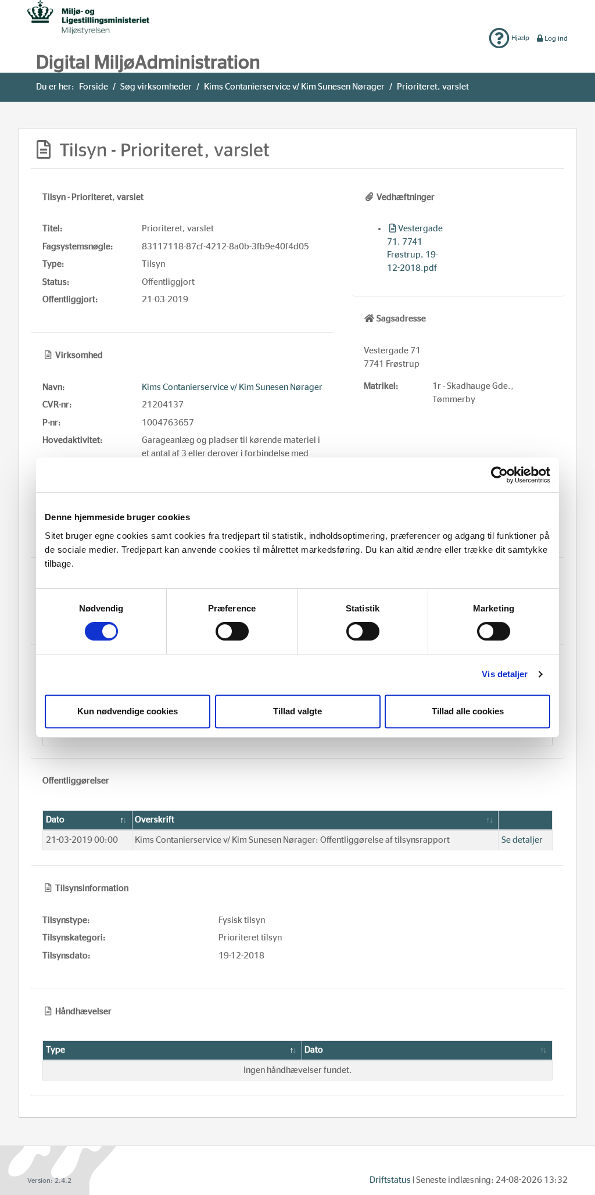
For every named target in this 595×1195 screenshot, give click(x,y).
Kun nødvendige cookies (127, 711)
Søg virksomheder (156, 87)
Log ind (556, 38)
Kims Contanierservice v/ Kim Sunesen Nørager (294, 87)
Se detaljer (522, 840)
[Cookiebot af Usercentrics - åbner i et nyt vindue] (499, 475)
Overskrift (154, 819)
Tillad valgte (297, 711)
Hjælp (519, 37)
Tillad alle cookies (468, 711)
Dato (55, 819)
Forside (93, 87)
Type (55, 1050)
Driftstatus (390, 1180)
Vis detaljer (505, 674)
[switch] (232, 631)
